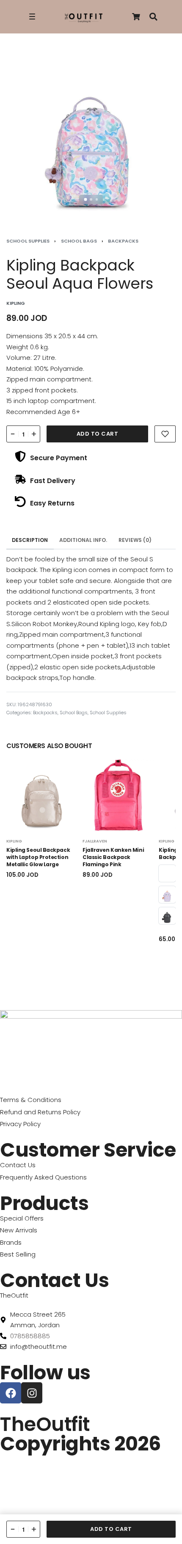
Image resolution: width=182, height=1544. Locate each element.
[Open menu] (32, 16)
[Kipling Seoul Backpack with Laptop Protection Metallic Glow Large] (42, 795)
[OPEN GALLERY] (91, 133)
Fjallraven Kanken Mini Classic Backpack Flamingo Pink (113, 857)
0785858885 (30, 1335)
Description (30, 540)
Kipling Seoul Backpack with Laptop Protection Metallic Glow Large (38, 857)
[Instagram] (31, 1392)
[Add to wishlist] (165, 433)
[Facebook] (10, 1392)
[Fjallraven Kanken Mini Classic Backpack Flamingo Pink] (118, 795)
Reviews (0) (135, 540)
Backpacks (123, 241)
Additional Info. (83, 540)
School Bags (79, 241)
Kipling (14, 841)
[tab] (30, 540)
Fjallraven (95, 841)
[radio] (167, 873)
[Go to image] (85, 199)
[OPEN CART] (136, 16)
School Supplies (28, 241)
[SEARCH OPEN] (153, 16)
